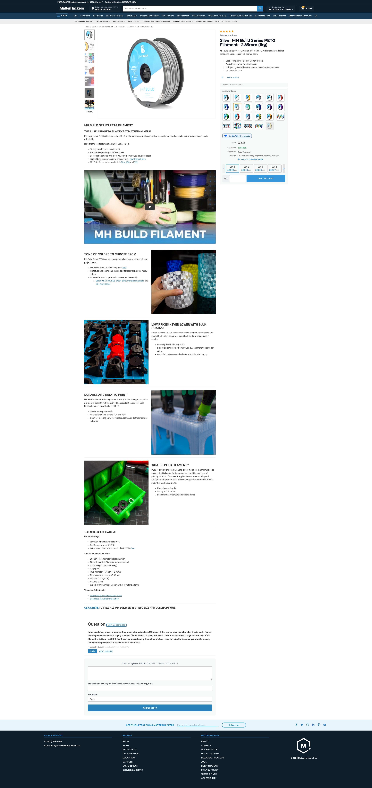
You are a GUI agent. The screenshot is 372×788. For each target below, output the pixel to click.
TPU (136, 162)
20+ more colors (103, 284)
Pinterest (319, 724)
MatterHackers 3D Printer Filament (156, 22)
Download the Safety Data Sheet (104, 599)
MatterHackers (228, 35)
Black (98, 281)
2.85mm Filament (103, 22)
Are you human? (120, 684)
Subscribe (234, 725)
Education (129, 757)
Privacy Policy (209, 770)
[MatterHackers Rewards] (225, 135)
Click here (91, 607)
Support (128, 762)
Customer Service (113, 2)
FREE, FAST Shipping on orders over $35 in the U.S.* (80, 2)
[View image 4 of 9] (89, 69)
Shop (126, 741)
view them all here (138, 159)
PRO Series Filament (217, 16)
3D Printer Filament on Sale (226, 22)
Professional (131, 753)
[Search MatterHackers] (260, 8)
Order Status (209, 749)
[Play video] (89, 104)
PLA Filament (168, 16)
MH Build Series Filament (241, 16)
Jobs (204, 762)
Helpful (92, 651)
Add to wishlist (233, 77)
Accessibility (208, 778)
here (124, 267)
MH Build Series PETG (145, 27)
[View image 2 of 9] (89, 46)
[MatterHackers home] (71, 8)
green (118, 281)
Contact (206, 745)
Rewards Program (212, 757)
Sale (75, 16)
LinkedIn (313, 724)
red (109, 281)
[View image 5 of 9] (89, 81)
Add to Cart (265, 178)
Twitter (302, 724)
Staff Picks (85, 16)
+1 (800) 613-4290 (128, 2)
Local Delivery (210, 753)
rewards (247, 136)
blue (113, 281)
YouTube (324, 724)
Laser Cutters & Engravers (300, 16)
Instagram (307, 724)
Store (94, 27)
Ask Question (150, 708)
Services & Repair (133, 770)
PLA (123, 162)
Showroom (129, 749)
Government (130, 766)
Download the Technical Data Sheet (106, 595)
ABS (127, 162)
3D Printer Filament (114, 16)
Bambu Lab (132, 16)
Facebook (296, 724)
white (104, 281)
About (205, 741)
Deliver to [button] (251, 159)
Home (87, 27)
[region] (156, 74)
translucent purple (135, 281)
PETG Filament (198, 16)
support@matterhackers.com (62, 745)
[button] (104, 8)
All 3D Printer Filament (83, 22)
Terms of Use (209, 774)
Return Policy (209, 766)
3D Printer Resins (262, 16)
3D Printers (98, 16)
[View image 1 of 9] (89, 35)
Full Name (92, 694)
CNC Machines (279, 16)
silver (124, 281)
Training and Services (149, 16)
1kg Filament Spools (204, 22)
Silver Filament (134, 22)
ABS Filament (183, 16)
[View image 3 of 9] (89, 58)
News (126, 745)
